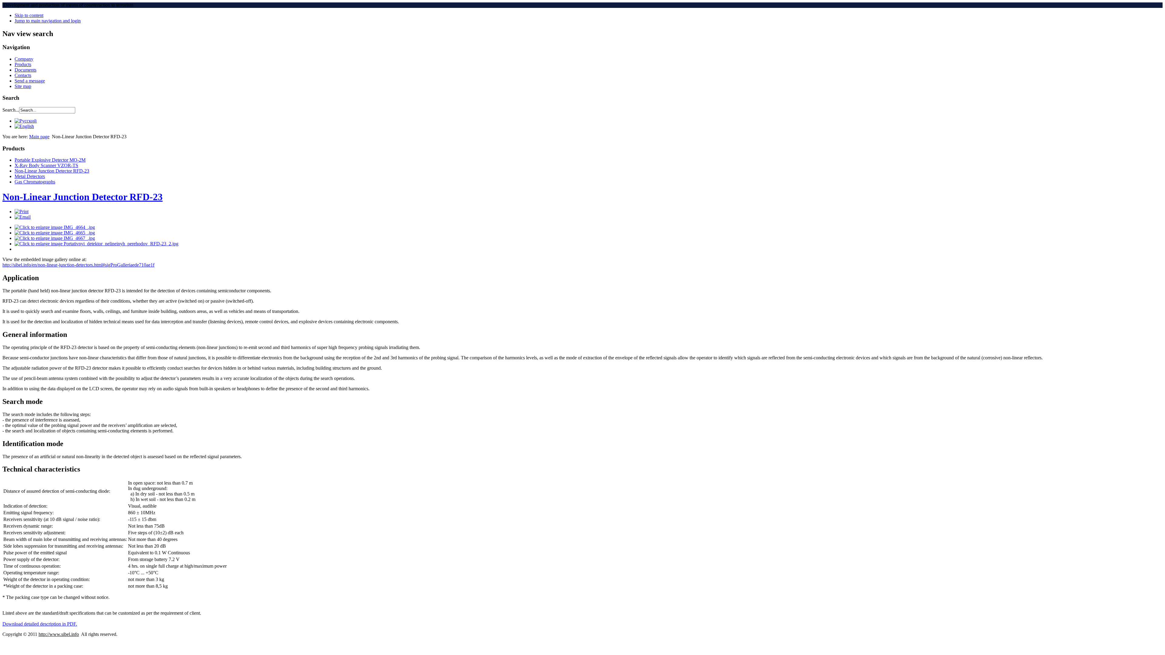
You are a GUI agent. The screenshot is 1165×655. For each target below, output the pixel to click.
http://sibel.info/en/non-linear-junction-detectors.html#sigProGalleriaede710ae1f (78, 264)
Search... (10, 110)
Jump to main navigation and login (48, 20)
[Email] (23, 217)
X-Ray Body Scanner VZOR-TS (46, 165)
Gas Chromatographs (35, 181)
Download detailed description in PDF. (39, 623)
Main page (39, 136)
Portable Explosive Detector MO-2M (50, 160)
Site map (23, 86)
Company (24, 59)
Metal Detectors (30, 176)
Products (23, 64)
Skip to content (29, 15)
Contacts (23, 75)
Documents (25, 69)
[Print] (22, 211)
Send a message (30, 80)
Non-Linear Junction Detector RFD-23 (52, 170)
